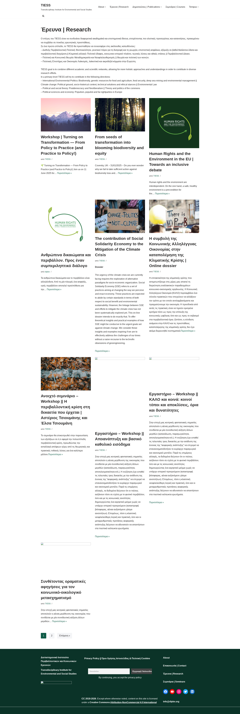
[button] (105, 7)
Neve (43, 710)
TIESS (48, 159)
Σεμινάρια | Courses (175, 7)
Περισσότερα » (64, 173)
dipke (47, 272)
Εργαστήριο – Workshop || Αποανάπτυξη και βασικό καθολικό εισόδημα (119, 439)
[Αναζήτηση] (43, 16)
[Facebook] (165, 691)
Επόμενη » (64, 635)
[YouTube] (172, 691)
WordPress (71, 710)
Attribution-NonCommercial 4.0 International (133, 702)
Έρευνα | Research (119, 7)
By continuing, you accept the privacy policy (120, 677)
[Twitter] (185, 691)
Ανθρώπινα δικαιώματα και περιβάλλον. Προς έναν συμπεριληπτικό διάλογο (66, 260)
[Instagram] (178, 691)
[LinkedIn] (192, 691)
